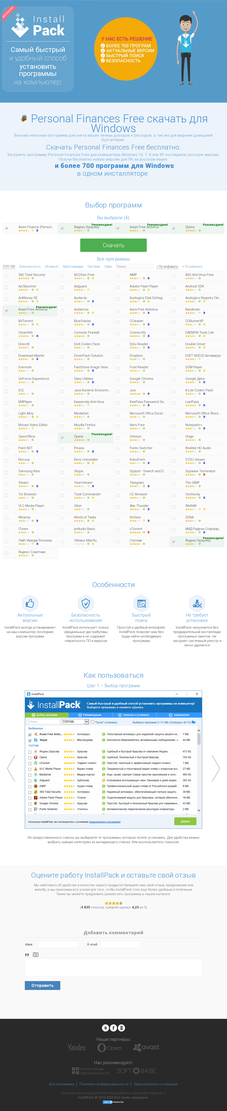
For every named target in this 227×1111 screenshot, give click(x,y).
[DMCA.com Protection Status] (113, 1102)
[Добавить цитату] (28, 954)
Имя (28, 944)
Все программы (61, 1084)
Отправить (42, 985)
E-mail (92, 944)
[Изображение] (36, 954)
